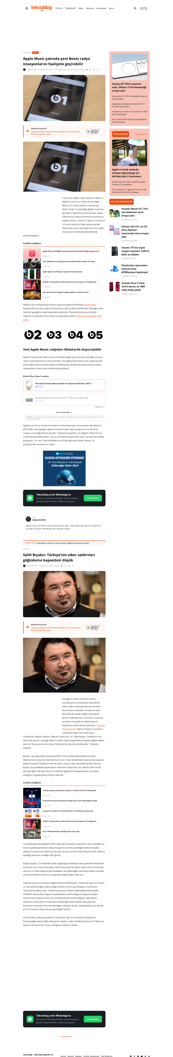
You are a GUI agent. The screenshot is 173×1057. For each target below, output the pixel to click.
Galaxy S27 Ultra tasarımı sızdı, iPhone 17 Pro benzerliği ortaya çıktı (129, 87)
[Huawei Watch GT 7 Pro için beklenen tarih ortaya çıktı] (114, 212)
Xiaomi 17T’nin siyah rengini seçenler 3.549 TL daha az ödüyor (135, 251)
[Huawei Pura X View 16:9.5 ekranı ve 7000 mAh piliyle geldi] (114, 286)
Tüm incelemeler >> (141, 134)
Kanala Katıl (93, 498)
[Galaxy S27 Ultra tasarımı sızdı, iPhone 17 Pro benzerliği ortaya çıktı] (129, 67)
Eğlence (35, 52)
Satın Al (38, 387)
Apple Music (90, 304)
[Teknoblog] (41, 8)
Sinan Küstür (31, 70)
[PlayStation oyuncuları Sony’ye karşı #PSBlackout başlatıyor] (114, 269)
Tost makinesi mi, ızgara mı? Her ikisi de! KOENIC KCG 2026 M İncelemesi (129, 190)
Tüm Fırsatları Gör (63, 412)
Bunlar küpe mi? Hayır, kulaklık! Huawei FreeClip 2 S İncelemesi (128, 183)
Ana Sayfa (26, 52)
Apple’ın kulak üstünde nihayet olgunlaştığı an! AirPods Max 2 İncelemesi (126, 173)
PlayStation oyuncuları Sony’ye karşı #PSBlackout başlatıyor (134, 269)
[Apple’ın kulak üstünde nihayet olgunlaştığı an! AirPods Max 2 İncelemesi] (130, 153)
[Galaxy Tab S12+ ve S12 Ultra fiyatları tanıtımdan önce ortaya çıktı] (114, 230)
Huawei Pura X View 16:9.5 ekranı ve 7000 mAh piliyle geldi (133, 286)
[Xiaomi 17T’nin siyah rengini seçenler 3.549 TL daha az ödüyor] (114, 251)
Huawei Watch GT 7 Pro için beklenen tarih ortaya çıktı (134, 212)
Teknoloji (35, 1043)
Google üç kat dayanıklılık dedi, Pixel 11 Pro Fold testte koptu (128, 105)
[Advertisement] (64, 949)
